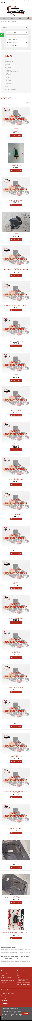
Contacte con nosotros (24, 982)
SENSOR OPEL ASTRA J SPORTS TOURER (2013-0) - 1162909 (16, 792)
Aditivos (7, 59)
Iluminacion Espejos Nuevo (12, 71)
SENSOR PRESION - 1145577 (16, 200)
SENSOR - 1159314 (16, 445)
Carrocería (7, 64)
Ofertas (7, 79)
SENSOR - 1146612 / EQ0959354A (16, 235)
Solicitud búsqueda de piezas (8, 981)
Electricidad (8, 67)
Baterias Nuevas (9, 61)
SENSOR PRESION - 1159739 (16, 479)
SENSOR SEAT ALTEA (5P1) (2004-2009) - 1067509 (16, 130)
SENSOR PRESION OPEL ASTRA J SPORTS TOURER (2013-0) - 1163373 (16, 827)
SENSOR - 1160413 (16, 514)
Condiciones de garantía (22, 976)
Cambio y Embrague (10, 62)
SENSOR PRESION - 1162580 (16, 756)
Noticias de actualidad (24, 984)
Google (7, 68)
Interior (7, 73)
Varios (6, 86)
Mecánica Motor (9, 76)
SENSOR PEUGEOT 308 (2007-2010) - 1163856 (16, 863)
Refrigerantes (8, 83)
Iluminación (8, 70)
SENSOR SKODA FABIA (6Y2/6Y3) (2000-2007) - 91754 (16, 933)
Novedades (7, 77)
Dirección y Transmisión (11, 65)
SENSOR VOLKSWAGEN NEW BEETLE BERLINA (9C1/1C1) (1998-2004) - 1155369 (16, 340)
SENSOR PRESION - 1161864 (16, 687)
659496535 (5, 995)
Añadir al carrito (17, 135)
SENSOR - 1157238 (16, 376)
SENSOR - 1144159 (16, 165)
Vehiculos (7, 88)
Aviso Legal (21, 973)
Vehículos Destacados (10, 89)
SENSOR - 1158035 (16, 410)
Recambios (8, 80)
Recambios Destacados (11, 82)
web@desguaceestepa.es (9, 998)
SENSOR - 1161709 (16, 652)
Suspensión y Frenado (10, 85)
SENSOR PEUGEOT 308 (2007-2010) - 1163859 (16, 897)
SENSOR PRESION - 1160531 (16, 549)
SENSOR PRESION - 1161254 (16, 618)
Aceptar (26, 1013)
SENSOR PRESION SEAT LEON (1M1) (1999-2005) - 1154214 (16, 270)
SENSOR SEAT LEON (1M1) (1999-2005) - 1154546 (16, 305)
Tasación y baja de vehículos (7, 978)
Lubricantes (8, 74)
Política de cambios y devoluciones (23, 979)
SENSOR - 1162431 (16, 722)
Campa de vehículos (7, 984)
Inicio (8, 56)
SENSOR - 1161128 (16, 583)
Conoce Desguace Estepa (6, 974)
